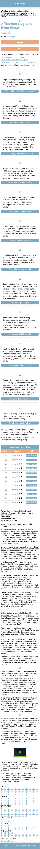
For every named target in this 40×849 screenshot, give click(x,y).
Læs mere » (20, 42)
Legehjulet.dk (6, 62)
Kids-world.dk (30, 62)
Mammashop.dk (21, 60)
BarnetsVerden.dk (8, 60)
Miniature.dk (22, 57)
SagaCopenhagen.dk (9, 57)
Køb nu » (20, 48)
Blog (12, 846)
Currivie (20, 3)
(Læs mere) (5, 33)
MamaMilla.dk (17, 62)
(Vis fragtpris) (12, 37)
